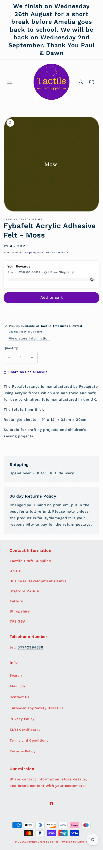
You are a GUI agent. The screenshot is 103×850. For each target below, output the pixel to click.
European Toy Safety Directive (37, 708)
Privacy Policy (22, 719)
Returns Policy (22, 751)
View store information (29, 338)
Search (16, 675)
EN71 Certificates (25, 729)
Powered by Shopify (74, 841)
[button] (9, 82)
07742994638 (30, 647)
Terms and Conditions (29, 740)
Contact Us (19, 697)
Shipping (30, 252)
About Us (18, 686)
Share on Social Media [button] (28, 372)
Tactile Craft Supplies (42, 841)
